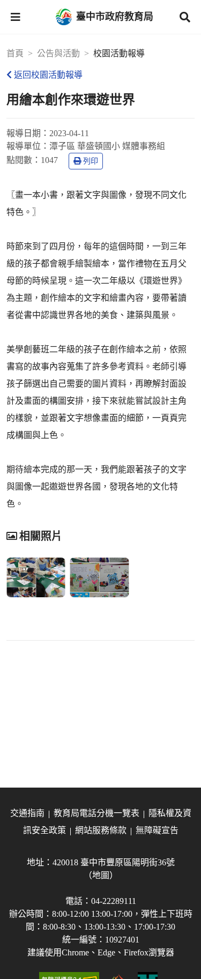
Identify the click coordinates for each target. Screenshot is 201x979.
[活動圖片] (35, 577)
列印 (90, 161)
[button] (15, 17)
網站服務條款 (100, 830)
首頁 (15, 53)
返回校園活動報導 (48, 74)
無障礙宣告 (157, 830)
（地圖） (101, 875)
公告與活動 (58, 53)
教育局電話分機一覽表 (96, 813)
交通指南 (27, 813)
